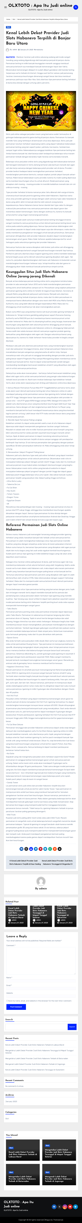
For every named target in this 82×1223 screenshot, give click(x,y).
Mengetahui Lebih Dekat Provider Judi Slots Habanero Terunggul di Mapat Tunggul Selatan (40, 911)
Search (9, 1020)
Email (9, 985)
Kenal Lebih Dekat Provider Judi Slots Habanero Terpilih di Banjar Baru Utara (38, 38)
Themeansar (58, 1220)
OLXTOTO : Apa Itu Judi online (40, 6)
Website (9, 993)
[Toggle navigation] (5, 7)
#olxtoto (39, 50)
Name (9, 978)
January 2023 (11, 1102)
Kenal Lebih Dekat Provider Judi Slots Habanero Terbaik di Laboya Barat (16, 913)
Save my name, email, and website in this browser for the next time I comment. (40, 1001)
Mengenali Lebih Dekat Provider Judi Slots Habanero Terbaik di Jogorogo (35, 1064)
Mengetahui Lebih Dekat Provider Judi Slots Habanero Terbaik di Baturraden (36, 1059)
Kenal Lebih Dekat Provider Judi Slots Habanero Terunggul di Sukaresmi (34, 1070)
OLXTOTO (10, 57)
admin (15, 50)
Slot (8, 27)
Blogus (47, 1220)
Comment (10, 945)
